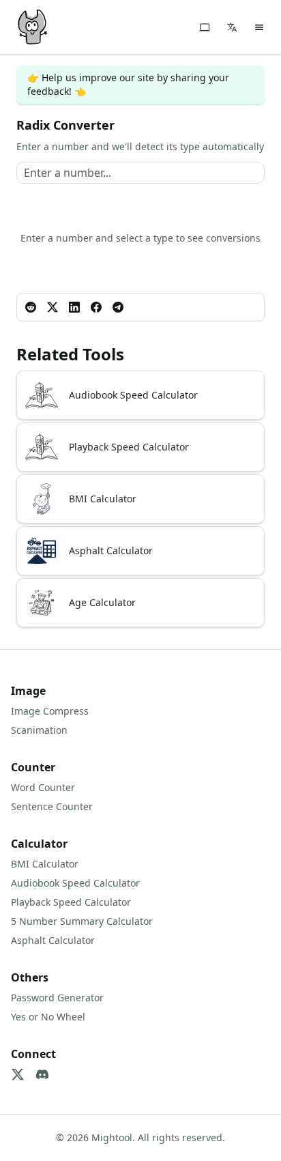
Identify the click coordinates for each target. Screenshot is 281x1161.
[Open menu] (259, 27)
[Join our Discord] (42, 1074)
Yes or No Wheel (48, 1016)
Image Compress (50, 710)
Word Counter (43, 787)
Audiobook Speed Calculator (75, 882)
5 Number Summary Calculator (82, 921)
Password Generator (57, 997)
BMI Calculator (44, 863)
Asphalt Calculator (53, 940)
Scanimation (39, 729)
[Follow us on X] (18, 1074)
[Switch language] (232, 27)
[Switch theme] (205, 27)
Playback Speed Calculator (71, 901)
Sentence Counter (52, 806)
